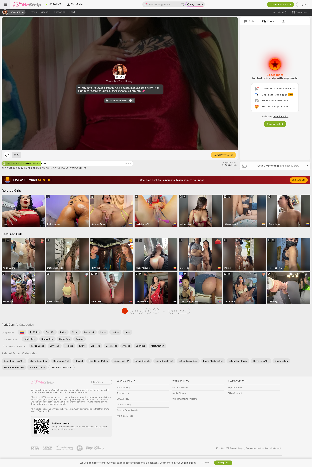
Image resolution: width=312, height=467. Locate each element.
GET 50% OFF (299, 180)
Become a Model (180, 387)
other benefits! (280, 116)
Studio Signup (179, 393)
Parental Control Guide (127, 410)
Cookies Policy (124, 404)
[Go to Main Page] (26, 4)
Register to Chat (275, 124)
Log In (303, 4)
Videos (45, 12)
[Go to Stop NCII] (95, 448)
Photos (59, 12)
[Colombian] (22, 332)
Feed (72, 12)
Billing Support (235, 393)
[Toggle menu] (5, 4)
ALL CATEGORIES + (61, 367)
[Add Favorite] (7, 155)
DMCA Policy (123, 399)
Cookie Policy (188, 462)
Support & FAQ (235, 387)
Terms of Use (123, 393)
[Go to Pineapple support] (80, 448)
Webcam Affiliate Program (184, 399)
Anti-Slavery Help (125, 416)
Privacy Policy (123, 387)
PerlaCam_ (9, 324)
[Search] (182, 4)
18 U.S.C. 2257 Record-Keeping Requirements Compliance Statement (248, 448)
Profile (33, 12)
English (99, 382)
